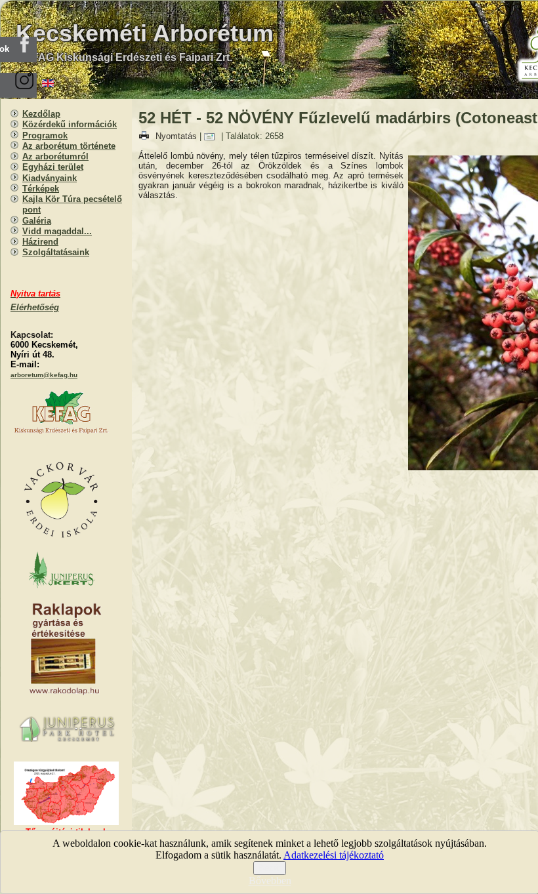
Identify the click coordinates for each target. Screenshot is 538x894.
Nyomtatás (176, 136)
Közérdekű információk (69, 124)
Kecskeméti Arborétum (145, 33)
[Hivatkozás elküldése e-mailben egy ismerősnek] (212, 136)
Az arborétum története (68, 146)
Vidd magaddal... (57, 231)
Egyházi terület (52, 167)
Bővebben (270, 880)
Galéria (36, 221)
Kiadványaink (49, 178)
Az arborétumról (55, 156)
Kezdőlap (41, 114)
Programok (45, 135)
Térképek (40, 188)
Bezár (270, 868)
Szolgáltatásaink (55, 252)
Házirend (40, 242)
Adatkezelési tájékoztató (333, 855)
